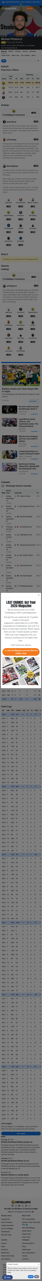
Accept (31, 1276)
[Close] (39, 1264)
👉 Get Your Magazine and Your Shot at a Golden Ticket (21, 652)
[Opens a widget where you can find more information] (7, 1277)
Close (36, 1276)
